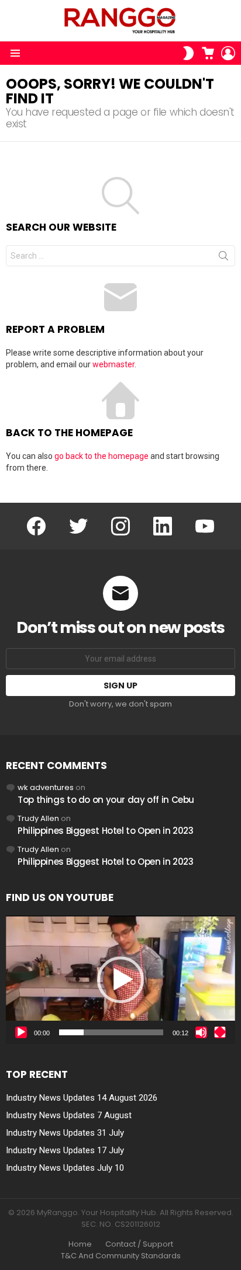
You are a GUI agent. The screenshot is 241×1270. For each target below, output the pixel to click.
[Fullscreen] (220, 1032)
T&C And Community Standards (121, 1256)
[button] (120, 979)
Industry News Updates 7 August (69, 1115)
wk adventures (46, 787)
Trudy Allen (38, 818)
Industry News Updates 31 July (65, 1133)
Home (80, 1244)
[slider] (111, 1032)
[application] (120, 980)
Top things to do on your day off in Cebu (106, 800)
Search (223, 258)
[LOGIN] (228, 53)
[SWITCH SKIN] (188, 53)
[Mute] (201, 1032)
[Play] (21, 1032)
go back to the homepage (101, 456)
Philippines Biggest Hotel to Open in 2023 (106, 830)
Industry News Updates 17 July (65, 1150)
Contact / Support (139, 1244)
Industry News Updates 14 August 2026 (81, 1097)
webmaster (113, 364)
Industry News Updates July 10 (65, 1168)
